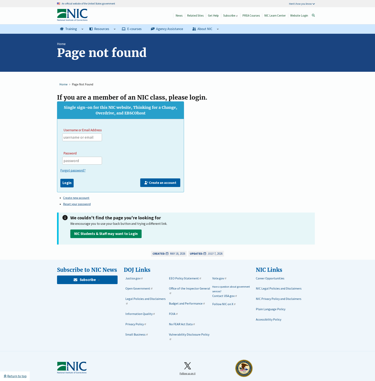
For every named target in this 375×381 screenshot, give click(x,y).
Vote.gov (218, 278)
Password (70, 153)
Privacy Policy (134, 324)
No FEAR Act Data (181, 324)
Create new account (76, 198)
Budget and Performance (186, 303)
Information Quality (139, 314)
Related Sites (195, 15)
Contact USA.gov (223, 296)
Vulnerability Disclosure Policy (189, 334)
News (179, 15)
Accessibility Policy (268, 319)
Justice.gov (132, 278)
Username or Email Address (82, 130)
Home (61, 44)
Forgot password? (73, 170)
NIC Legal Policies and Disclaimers (279, 288)
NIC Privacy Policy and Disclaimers (278, 299)
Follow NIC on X (222, 304)
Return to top (17, 376)
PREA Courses (251, 15)
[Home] (72, 19)
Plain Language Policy (270, 309)
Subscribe (229, 15)
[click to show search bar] (313, 15)
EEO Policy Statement (184, 278)
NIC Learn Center (275, 15)
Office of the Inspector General (189, 288)
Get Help (213, 15)
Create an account (162, 183)
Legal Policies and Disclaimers (145, 299)
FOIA (172, 314)
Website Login (299, 15)
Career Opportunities (270, 278)
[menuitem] (71, 29)
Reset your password (77, 204)
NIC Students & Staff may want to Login (106, 233)
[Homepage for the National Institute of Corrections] (72, 368)
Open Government (137, 288)
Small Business (135, 334)
